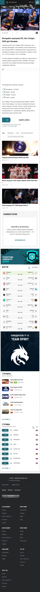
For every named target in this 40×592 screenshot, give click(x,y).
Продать (4, 513)
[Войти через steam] (37, 2)
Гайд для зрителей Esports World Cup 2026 (15, 157)
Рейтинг (10, 490)
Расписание (23, 540)
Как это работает (6, 516)
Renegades (10, 133)
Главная (3, 6)
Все (29, 267)
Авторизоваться (20, 240)
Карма (4, 490)
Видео (21, 534)
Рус (37, 427)
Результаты (35, 267)
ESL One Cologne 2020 (27, 133)
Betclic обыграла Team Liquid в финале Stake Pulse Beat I (19, 181)
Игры (21, 519)
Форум (21, 531)
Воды (21, 537)
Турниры (26, 6)
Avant (17, 133)
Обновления (23, 510)
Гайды (21, 516)
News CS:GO (5, 484)
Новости (11, 6)
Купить (4, 510)
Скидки (4, 522)
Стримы (19, 6)
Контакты (17, 490)
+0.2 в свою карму (12, 126)
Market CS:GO (15, 484)
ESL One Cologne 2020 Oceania (15, 136)
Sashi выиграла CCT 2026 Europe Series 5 (15, 205)
